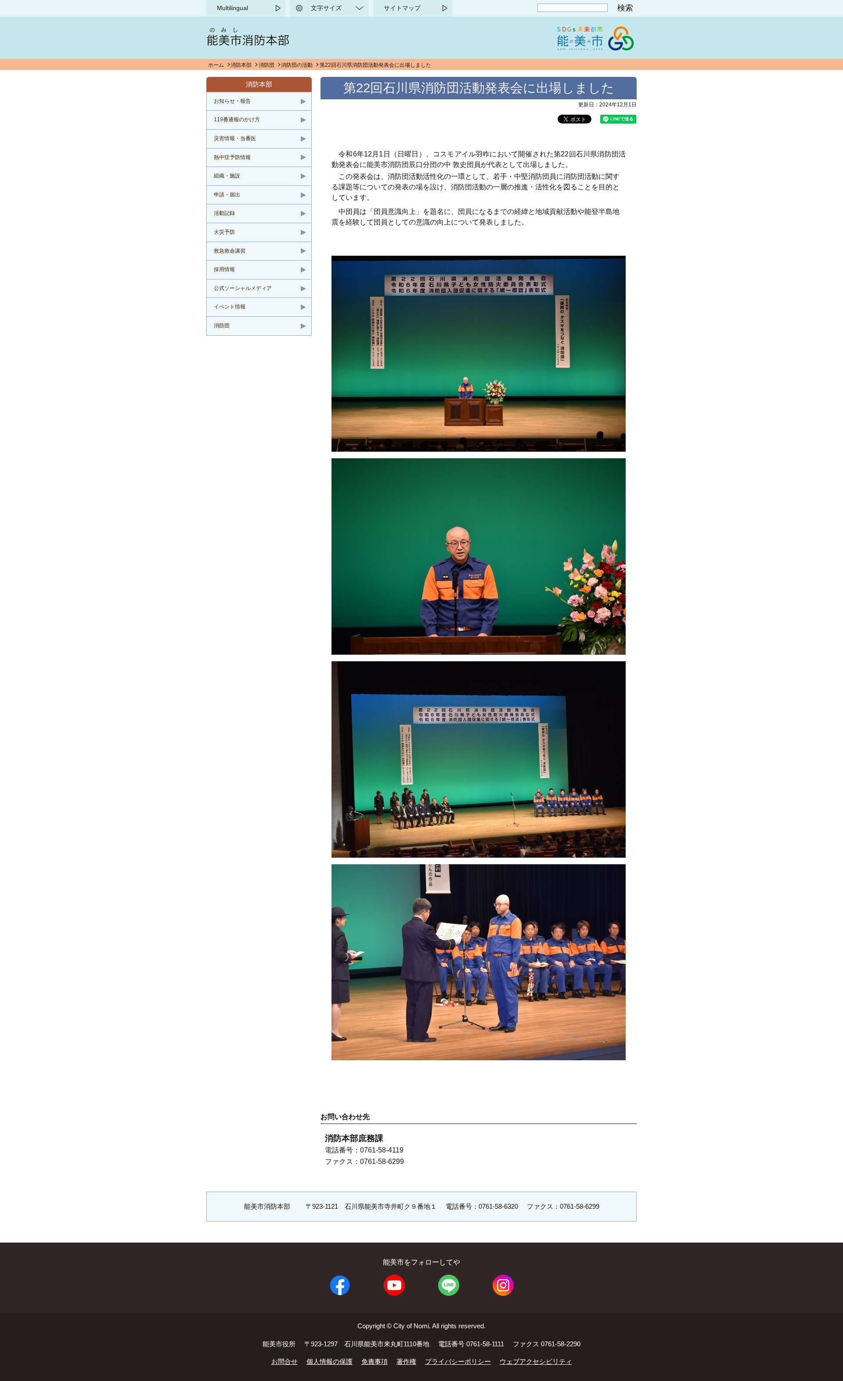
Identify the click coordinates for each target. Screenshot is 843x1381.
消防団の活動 (297, 65)
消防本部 (241, 65)
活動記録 (224, 213)
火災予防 (224, 232)
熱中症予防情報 (232, 157)
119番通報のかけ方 (237, 119)
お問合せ (284, 1361)
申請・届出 (227, 195)
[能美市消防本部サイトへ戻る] (247, 43)
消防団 (266, 65)
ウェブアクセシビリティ (536, 1361)
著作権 (406, 1361)
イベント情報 (229, 307)
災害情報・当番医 (235, 138)
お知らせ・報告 (232, 101)
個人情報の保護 (329, 1361)
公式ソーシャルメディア (243, 288)
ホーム (216, 65)
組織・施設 (227, 176)
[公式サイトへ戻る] (595, 48)
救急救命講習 (229, 251)
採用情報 (224, 269)
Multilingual (232, 7)
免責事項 (374, 1361)
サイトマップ (402, 7)
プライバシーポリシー (458, 1361)
